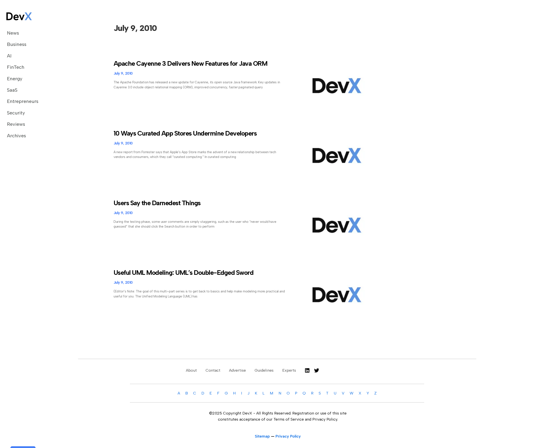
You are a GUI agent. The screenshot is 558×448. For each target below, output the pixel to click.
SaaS (12, 90)
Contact (213, 370)
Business (16, 44)
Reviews (16, 124)
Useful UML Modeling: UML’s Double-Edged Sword (183, 272)
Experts (289, 370)
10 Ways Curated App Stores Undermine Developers (185, 133)
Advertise (237, 370)
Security (16, 113)
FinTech (15, 67)
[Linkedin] (307, 370)
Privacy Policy (288, 436)
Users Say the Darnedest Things (157, 203)
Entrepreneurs (22, 101)
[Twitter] (316, 370)
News (13, 33)
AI (9, 56)
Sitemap (262, 436)
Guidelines (264, 370)
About (191, 370)
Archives (16, 136)
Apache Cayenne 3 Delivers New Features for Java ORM (190, 63)
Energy (14, 79)
